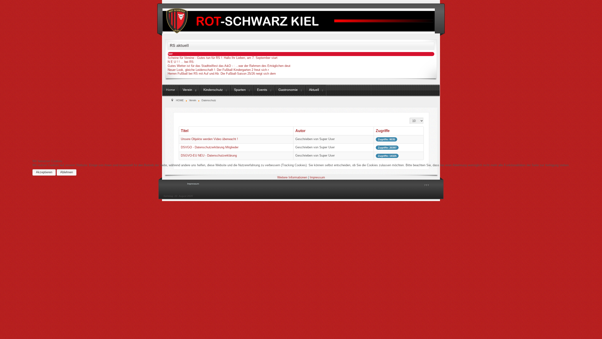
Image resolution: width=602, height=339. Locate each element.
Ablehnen (66, 172)
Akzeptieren (44, 172)
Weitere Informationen (292, 177)
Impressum (317, 177)
